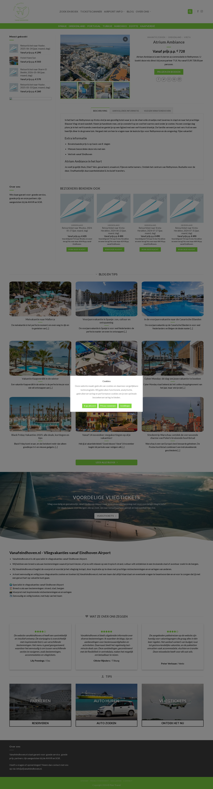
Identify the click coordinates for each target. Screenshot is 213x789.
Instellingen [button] (125, 406)
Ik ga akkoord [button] (90, 406)
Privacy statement (108, 406)
